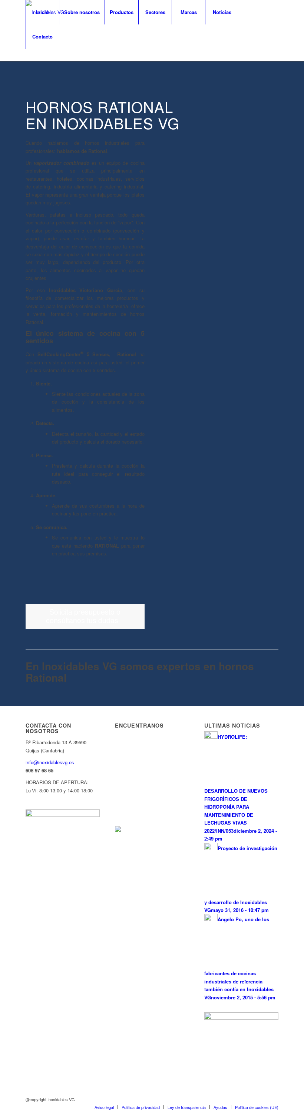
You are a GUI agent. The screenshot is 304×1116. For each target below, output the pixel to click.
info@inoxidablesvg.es (50, 762)
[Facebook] (27, 60)
